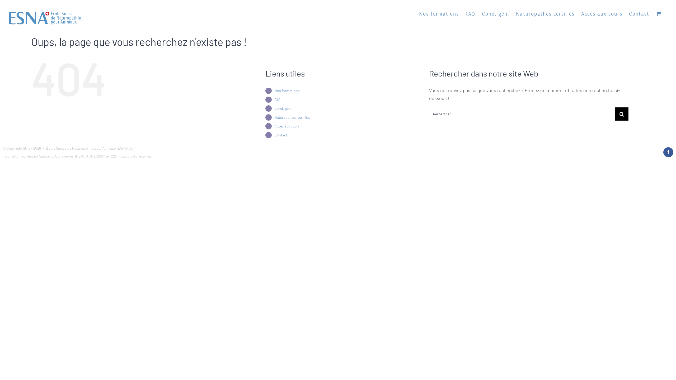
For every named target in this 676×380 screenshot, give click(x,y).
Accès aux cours (287, 126)
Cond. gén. (283, 108)
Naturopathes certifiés (292, 117)
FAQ (277, 99)
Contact (280, 135)
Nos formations (287, 90)
